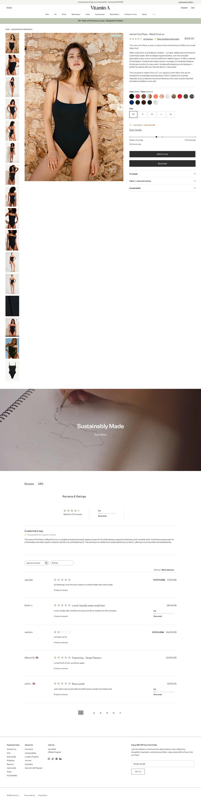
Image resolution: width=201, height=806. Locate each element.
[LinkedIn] (60, 759)
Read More (100, 434)
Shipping (10, 760)
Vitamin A (15, 795)
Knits (88, 14)
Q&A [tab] (40, 483)
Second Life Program (33, 768)
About (144, 14)
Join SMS (52, 749)
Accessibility (12, 775)
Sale (154, 14)
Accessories (99, 14)
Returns (10, 764)
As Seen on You (131, 14)
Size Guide (135, 130)
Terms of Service (29, 795)
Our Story (29, 749)
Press (9, 772)
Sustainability (135, 188)
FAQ (8, 753)
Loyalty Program (32, 757)
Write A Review (139, 514)
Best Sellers (114, 14)
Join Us (138, 771)
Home (7, 29)
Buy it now (162, 163)
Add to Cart (162, 154)
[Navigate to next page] (120, 712)
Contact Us (11, 749)
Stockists (29, 764)
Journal (28, 760)
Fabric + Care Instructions (140, 181)
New (47, 14)
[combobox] (62, 563)
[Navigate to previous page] (80, 712)
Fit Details (133, 174)
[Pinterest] (57, 759)
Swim (64, 14)
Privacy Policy (42, 795)
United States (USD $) (185, 2)
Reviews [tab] (29, 483)
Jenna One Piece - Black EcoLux (21, 29)
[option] (74, 107)
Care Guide (11, 768)
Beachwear (76, 14)
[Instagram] (49, 759)
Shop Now (135, 2)
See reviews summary (168, 39)
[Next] (120, 107)
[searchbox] (34, 563)
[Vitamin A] (100, 8)
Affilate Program (54, 752)
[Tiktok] (53, 759)
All (55, 14)
